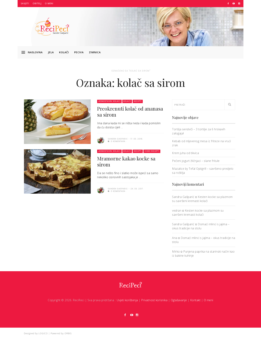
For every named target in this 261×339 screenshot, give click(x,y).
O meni (49, 3)
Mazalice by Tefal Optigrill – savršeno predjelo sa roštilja (202, 171)
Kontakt (195, 300)
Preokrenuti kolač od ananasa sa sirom (130, 111)
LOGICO (43, 333)
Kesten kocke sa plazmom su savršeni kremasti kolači (202, 199)
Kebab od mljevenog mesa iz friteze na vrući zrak (201, 143)
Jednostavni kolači (109, 101)
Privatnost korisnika (154, 300)
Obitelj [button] (37, 3)
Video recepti (152, 151)
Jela (51, 52)
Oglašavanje (179, 300)
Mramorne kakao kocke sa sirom (126, 161)
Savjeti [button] (25, 3)
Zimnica (95, 52)
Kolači (64, 52)
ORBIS (68, 333)
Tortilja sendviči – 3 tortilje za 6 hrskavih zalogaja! (198, 131)
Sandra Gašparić (183, 197)
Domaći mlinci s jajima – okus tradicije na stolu (200, 226)
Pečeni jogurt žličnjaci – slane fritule (196, 161)
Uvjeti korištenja (127, 300)
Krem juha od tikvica (185, 153)
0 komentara (117, 141)
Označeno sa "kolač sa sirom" (130, 70)
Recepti (138, 101)
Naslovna (35, 52)
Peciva (79, 52)
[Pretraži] (229, 104)
